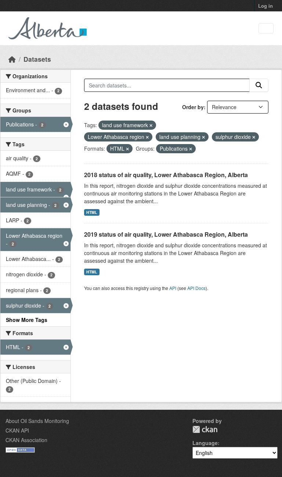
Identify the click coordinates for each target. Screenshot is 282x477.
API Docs (196, 288)
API (172, 288)
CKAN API (17, 430)
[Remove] (150, 125)
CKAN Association (26, 440)
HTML (91, 212)
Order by (193, 107)
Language (205, 442)
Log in (265, 5)
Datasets (37, 59)
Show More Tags (26, 319)
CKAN (204, 429)
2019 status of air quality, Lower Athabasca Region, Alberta (166, 234)
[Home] (12, 59)
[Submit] (258, 85)
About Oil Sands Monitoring (37, 420)
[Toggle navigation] (266, 28)
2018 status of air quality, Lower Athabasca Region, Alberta (166, 175)
